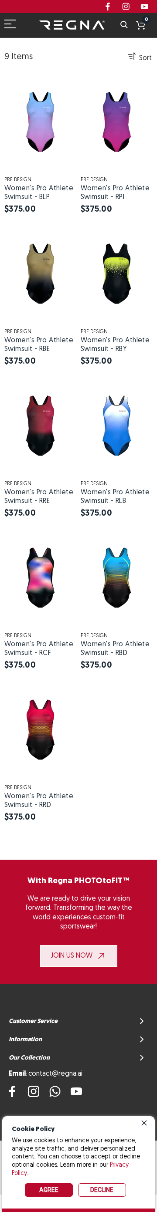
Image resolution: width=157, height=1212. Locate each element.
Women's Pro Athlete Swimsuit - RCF (38, 649)
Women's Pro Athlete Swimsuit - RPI (115, 193)
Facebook (108, 6)
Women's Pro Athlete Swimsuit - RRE (38, 497)
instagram (126, 6)
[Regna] (72, 25)
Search (124, 25)
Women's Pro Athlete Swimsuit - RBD (115, 649)
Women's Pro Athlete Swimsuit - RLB (115, 497)
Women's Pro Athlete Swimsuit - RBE (38, 345)
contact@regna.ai (55, 1073)
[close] (143, 1122)
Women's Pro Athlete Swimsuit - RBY (115, 345)
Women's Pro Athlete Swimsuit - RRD (38, 801)
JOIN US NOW (71, 955)
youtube (144, 6)
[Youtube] (76, 1091)
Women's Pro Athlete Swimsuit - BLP (38, 193)
